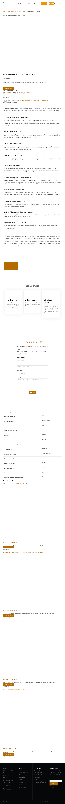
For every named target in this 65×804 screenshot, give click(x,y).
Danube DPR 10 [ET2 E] (9, 748)
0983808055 (8, 92)
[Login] (57, 3)
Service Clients (22, 787)
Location (21, 779)
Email (51, 779)
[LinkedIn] (6, 801)
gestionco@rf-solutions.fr (25, 92)
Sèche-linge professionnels (26, 100)
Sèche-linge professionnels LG (41, 100)
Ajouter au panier (9, 88)
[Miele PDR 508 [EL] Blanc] (32, 649)
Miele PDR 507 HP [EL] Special (11, 611)
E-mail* (19, 364)
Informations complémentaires (10, 102)
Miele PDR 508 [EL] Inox (10, 542)
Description (5, 101)
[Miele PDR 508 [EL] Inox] (32, 512)
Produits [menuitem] (20, 3)
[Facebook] (3, 801)
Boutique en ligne (44, 3)
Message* (19, 377)
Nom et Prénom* (21, 357)
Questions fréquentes (39, 770)
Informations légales (39, 781)
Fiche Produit (10, 267)
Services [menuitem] (28, 3)
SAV (52, 3)
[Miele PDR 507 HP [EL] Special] (32, 581)
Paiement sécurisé (23, 770)
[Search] (54, 3)
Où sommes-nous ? (38, 774)
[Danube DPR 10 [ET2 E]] (32, 718)
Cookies (36, 779)
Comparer (6, 97)
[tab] (32, 101)
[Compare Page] (9, 97)
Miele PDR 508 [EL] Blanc (10, 679)
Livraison (21, 782)
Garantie (21, 781)
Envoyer (54, 783)
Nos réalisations (38, 776)
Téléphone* (20, 370)
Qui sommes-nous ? (39, 772)
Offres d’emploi (37, 777)
